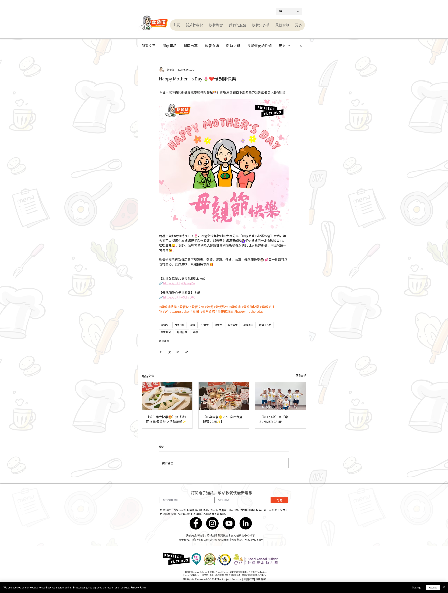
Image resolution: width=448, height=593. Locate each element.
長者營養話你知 (259, 45)
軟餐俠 (165, 324)
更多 (282, 45)
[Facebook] (196, 523)
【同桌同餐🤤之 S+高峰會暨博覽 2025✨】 (222, 419)
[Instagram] (212, 523)
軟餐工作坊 (265, 324)
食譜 (195, 332)
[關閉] (444, 587)
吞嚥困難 (179, 324)
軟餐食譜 (212, 45)
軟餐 (192, 324)
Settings (416, 587)
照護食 (218, 324)
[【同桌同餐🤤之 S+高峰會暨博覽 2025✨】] (224, 396)
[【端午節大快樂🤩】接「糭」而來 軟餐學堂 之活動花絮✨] (167, 396)
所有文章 (149, 45)
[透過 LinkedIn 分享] (178, 352)
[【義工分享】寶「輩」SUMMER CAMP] (280, 396)
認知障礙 (166, 332)
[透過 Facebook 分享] (160, 352)
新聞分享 (191, 45)
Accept (433, 587)
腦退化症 (182, 332)
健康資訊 (170, 45)
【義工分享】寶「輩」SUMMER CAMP (275, 419)
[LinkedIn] (245, 523)
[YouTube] (229, 523)
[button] (194, 25)
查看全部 (301, 375)
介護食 (205, 324)
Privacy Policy (138, 587)
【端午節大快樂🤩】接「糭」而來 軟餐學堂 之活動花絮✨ (167, 419)
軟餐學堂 (248, 324)
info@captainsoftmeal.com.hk (210, 539)
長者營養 (232, 324)
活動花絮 (233, 45)
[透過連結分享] (186, 352)
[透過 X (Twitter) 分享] (169, 352)
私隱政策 (209, 514)
